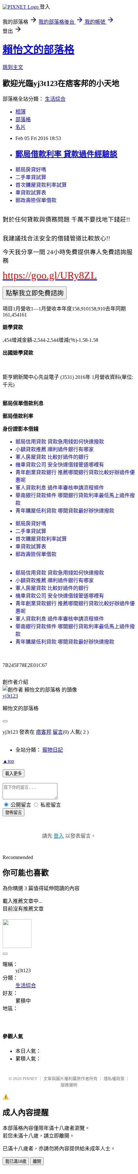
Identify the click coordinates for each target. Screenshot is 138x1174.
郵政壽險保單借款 (35, 200)
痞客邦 (43, 732)
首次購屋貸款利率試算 (41, 185)
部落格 (23, 119)
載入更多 (13, 773)
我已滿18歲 (15, 1161)
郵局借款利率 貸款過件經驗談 (66, 154)
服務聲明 (69, 1085)
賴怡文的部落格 (38, 49)
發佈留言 (13, 812)
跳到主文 (13, 67)
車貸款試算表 (30, 192)
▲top (8, 761)
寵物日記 (52, 750)
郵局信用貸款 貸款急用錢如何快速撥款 (59, 441)
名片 (20, 127)
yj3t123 (10, 696)
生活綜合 (55, 99)
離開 (37, 1161)
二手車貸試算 (30, 177)
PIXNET (30, 1078)
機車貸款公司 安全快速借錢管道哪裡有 (59, 464)
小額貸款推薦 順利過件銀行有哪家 (54, 449)
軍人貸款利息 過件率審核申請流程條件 (59, 487)
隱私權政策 (114, 1078)
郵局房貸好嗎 (30, 169)
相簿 (20, 111)
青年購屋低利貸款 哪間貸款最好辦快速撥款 (64, 510)
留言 (58, 732)
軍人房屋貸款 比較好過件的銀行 (52, 457)
